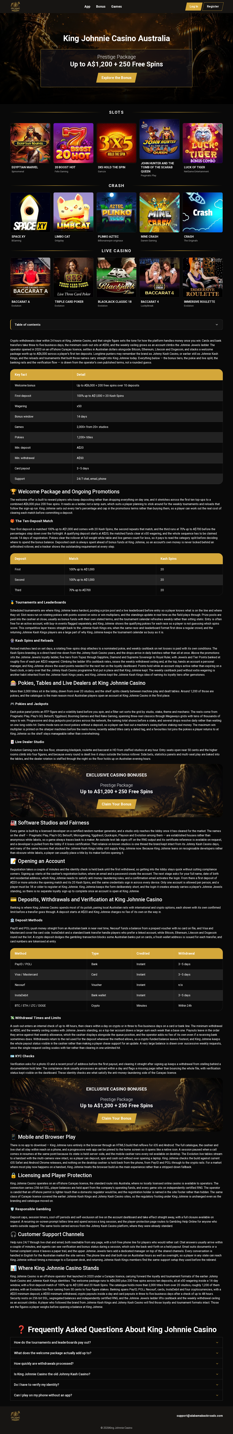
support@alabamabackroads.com (200, 1415)
